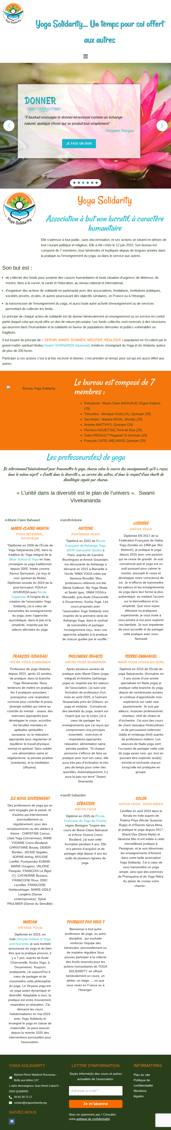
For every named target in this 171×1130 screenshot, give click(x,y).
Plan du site (142, 1075)
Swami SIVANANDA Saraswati (66, 345)
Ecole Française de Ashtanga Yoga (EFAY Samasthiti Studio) (85, 545)
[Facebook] (12, 1121)
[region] (85, 126)
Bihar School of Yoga (24, 559)
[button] (85, 56)
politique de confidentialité (93, 1119)
